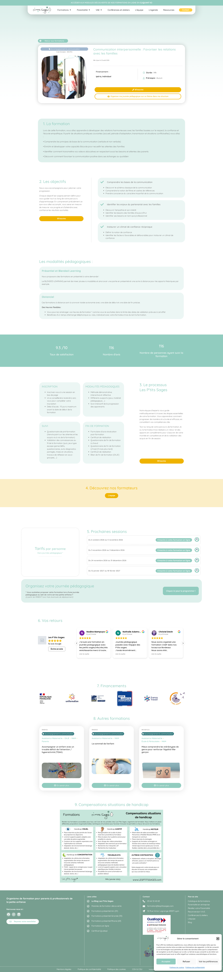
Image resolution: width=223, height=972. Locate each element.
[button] (218, 938)
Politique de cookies (177, 967)
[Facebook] (8, 914)
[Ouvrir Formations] (70, 9)
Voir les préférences (208, 961)
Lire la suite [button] (84, 654)
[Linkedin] (19, 914)
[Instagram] (14, 914)
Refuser (186, 961)
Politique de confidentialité (195, 967)
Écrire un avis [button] (57, 649)
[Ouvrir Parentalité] (89, 9)
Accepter (166, 961)
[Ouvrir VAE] (101, 9)
